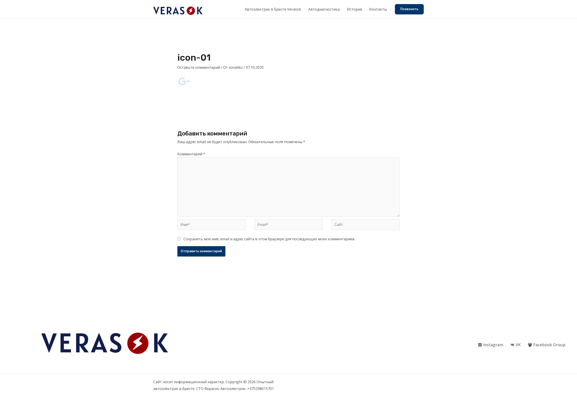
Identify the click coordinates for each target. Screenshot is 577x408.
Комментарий (191, 153)
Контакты (378, 9)
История (354, 9)
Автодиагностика (324, 9)
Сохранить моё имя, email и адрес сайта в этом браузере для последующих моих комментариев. (269, 238)
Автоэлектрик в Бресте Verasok (273, 9)
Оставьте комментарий (198, 67)
